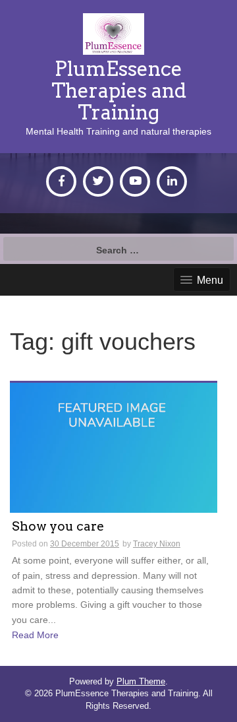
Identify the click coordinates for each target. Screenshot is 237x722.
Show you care (58, 527)
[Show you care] (113, 447)
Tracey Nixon (156, 543)
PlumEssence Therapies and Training (118, 90)
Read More (35, 635)
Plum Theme (141, 681)
